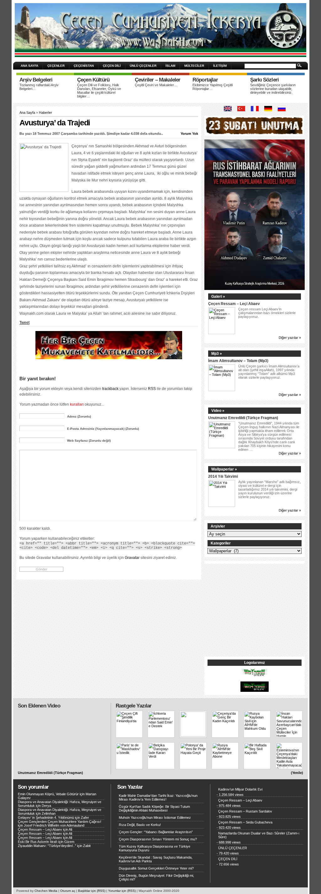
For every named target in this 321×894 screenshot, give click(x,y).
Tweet (24, 322)
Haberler (45, 112)
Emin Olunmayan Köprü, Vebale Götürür (48, 794)
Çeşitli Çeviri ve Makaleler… (156, 85)
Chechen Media (45, 890)
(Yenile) (297, 773)
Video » (217, 410)
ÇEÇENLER (56, 65)
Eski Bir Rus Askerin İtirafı (37, 842)
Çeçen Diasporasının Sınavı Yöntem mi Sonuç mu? (158, 839)
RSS (152, 389)
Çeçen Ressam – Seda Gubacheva (245, 822)
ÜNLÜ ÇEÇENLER (143, 65)
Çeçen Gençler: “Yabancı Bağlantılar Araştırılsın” (156, 832)
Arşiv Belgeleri (35, 80)
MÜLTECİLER (194, 65)
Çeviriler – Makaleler (157, 80)
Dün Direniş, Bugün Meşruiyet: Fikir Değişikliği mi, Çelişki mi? (156, 877)
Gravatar (132, 557)
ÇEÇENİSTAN (84, 65)
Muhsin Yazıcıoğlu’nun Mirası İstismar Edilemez (155, 817)
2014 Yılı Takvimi (223, 476)
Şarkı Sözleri (264, 80)
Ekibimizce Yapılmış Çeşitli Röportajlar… (212, 87)
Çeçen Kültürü (93, 80)
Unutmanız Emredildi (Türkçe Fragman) (243, 418)
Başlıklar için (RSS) (91, 890)
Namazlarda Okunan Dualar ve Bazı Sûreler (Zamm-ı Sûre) (258, 835)
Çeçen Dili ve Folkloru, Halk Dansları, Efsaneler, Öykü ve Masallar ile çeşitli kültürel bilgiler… (99, 90)
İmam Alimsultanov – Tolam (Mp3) (238, 361)
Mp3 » (216, 353)
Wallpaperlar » (224, 469)
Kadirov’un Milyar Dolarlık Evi (240, 789)
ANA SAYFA (29, 65)
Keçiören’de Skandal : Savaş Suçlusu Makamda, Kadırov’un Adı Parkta (155, 859)
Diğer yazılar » (290, 337)
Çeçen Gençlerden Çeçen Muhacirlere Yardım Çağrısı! (59, 821)
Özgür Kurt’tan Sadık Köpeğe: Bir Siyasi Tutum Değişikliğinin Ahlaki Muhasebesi (154, 808)
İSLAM (170, 65)
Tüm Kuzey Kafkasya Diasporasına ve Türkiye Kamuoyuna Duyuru (154, 848)
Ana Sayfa (27, 112)
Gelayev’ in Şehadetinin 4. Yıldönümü (46, 817)
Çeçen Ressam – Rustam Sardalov (245, 811)
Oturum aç (67, 890)
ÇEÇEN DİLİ (112, 65)
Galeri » (218, 296)
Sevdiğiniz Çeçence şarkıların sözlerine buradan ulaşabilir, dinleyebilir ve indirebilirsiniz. (273, 88)
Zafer (85, 817)
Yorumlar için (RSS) (122, 890)
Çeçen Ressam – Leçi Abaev (234, 304)
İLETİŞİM (220, 65)
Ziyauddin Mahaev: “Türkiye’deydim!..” (47, 846)
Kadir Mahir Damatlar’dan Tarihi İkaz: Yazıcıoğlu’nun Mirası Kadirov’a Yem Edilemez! (158, 797)
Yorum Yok (189, 133)
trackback (110, 389)
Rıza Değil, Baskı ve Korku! (140, 825)
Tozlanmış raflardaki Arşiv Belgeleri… (39, 87)
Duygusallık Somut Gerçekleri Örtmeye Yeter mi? (156, 868)
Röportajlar (205, 80)
